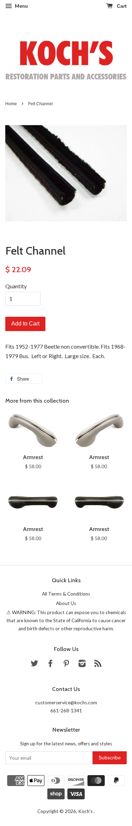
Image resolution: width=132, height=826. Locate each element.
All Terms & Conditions (66, 594)
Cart (121, 6)
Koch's (86, 811)
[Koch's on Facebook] (50, 664)
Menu (21, 6)
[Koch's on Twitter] (34, 664)
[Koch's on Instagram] (82, 664)
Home (11, 103)
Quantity (16, 286)
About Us (66, 603)
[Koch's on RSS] (98, 664)
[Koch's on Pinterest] (66, 664)
